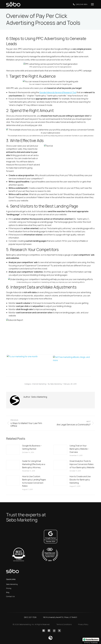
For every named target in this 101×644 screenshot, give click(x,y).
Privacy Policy (83, 624)
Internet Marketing (39, 384)
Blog (7, 592)
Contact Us (10, 596)
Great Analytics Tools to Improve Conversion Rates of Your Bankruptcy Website (82, 464)
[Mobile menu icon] (92, 4)
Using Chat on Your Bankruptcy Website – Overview (79, 448)
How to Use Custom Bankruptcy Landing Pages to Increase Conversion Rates (34, 481)
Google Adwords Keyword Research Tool (57, 92)
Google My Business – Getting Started (32, 447)
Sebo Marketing (12, 584)
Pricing (8, 588)
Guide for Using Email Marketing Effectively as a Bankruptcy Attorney (33, 464)
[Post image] (13, 450)
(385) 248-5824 (81, 4)
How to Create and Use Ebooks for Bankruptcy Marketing (80, 479)
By (55, 384)
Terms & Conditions (64, 624)
